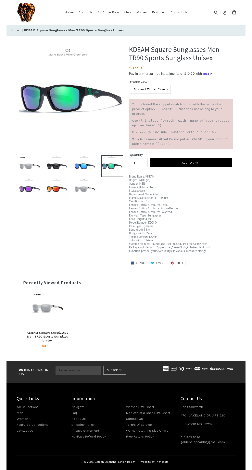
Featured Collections (32, 425)
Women (141, 12)
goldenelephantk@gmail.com (203, 442)
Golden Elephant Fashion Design (115, 461)
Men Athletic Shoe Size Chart (148, 413)
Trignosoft (161, 461)
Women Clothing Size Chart (147, 430)
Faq (74, 413)
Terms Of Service (139, 425)
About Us (86, 12)
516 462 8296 (190, 437)
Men (127, 12)
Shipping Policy (82, 425)
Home (69, 12)
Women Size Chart (140, 407)
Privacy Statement (85, 430)
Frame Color (139, 81)
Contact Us (179, 12)
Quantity (136, 155)
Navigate (77, 407)
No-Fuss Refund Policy (88, 436)
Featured (159, 12)
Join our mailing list (34, 372)
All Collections (108, 12)
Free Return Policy (140, 436)
